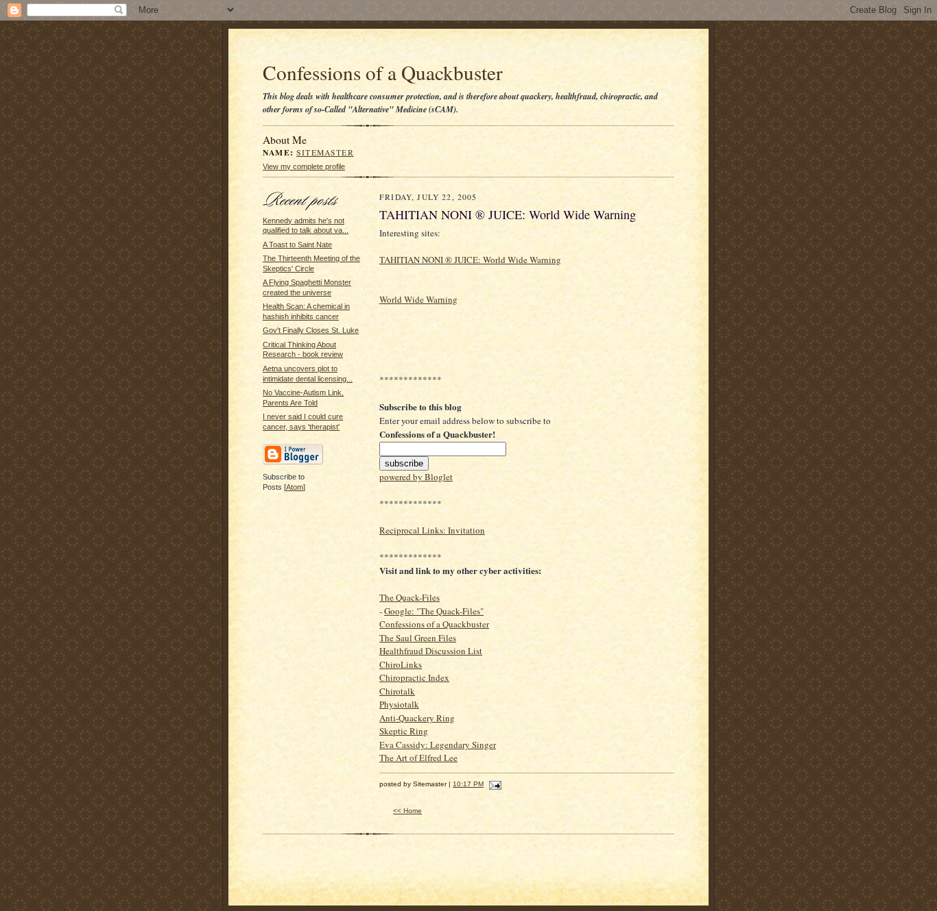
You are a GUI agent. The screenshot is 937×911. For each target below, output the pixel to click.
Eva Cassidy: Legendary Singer (437, 744)
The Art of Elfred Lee (418, 757)
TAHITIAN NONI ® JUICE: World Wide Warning (470, 259)
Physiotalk (399, 704)
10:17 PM (468, 784)
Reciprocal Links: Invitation (432, 530)
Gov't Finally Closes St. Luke (311, 330)
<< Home (407, 810)
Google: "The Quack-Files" (434, 611)
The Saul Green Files (417, 638)
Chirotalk (397, 691)
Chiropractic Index (414, 677)
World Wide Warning (418, 299)
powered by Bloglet (416, 477)
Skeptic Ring (403, 731)
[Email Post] (493, 784)
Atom (294, 487)
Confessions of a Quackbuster (383, 72)
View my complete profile (304, 166)
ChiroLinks (400, 664)
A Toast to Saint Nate (297, 244)
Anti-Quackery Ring (417, 718)
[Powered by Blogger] (293, 462)
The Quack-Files (409, 597)
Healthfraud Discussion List (430, 651)
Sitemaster (325, 152)
